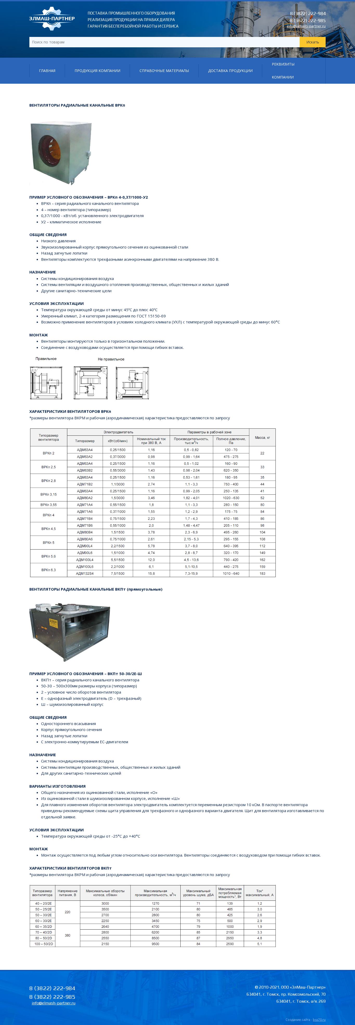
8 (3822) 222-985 (308, 20)
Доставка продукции (230, 70)
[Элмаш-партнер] (52, 29)
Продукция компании (97, 70)
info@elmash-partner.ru (306, 26)
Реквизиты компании (283, 71)
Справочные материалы (164, 70)
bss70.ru (319, 1019)
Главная (47, 70)
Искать (312, 42)
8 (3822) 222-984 (308, 13)
